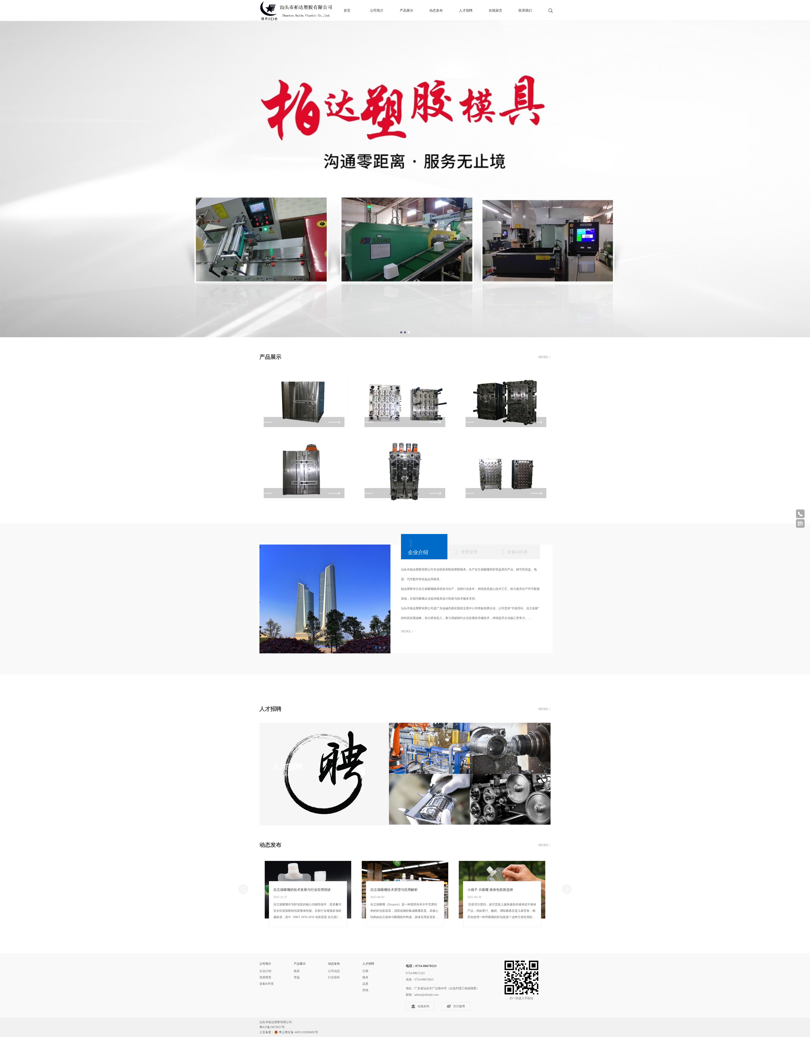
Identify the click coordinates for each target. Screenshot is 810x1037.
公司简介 (376, 10)
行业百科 (334, 977)
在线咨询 (423, 1006)
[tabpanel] (405, 168)
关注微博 (459, 1006)
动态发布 (436, 10)
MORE (544, 356)
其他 (365, 990)
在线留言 (495, 10)
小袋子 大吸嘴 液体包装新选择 (490, 889)
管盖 (297, 977)
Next (567, 889)
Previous (243, 889)
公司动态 (334, 971)
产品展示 (406, 10)
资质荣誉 (265, 977)
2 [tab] (405, 332)
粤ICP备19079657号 (272, 1027)
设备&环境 (266, 983)
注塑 (365, 971)
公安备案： (266, 1032)
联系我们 (525, 10)
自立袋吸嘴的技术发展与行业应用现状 (302, 889)
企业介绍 (265, 971)
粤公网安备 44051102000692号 (298, 1032)
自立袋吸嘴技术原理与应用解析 (394, 889)
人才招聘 (465, 10)
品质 (365, 983)
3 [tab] (409, 332)
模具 (297, 971)
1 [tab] (401, 332)
